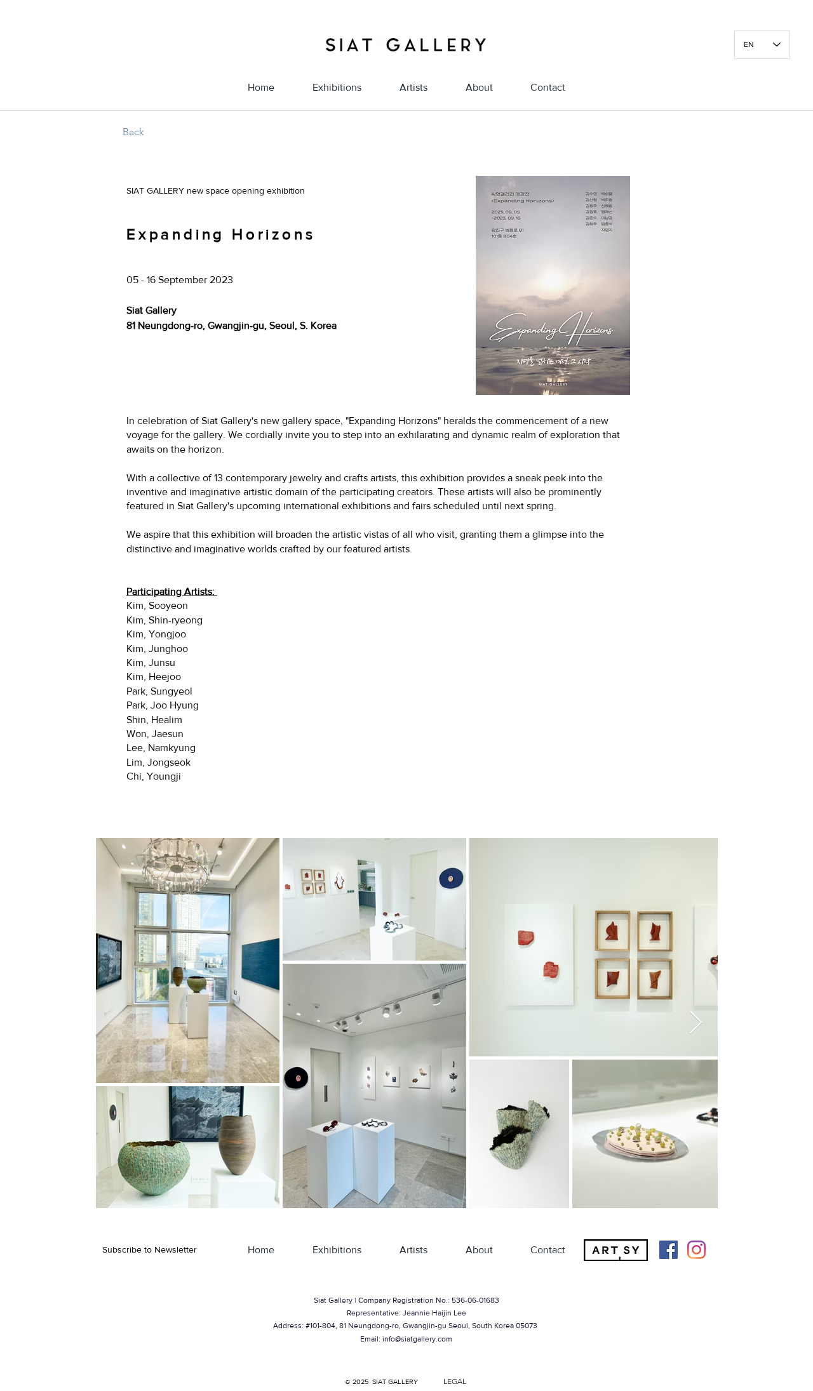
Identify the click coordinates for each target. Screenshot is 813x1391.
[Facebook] (668, 1250)
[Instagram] (696, 1250)
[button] (149, 1250)
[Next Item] (696, 1023)
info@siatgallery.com (417, 1338)
